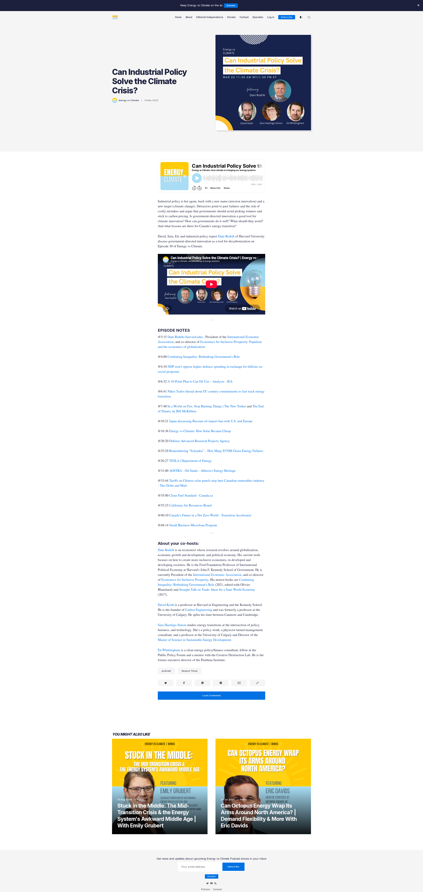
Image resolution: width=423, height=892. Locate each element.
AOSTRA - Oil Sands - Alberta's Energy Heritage (202, 470)
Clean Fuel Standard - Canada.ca (191, 495)
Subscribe (286, 17)
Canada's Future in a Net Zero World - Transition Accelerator (210, 515)
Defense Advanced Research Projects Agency (199, 441)
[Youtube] (211, 883)
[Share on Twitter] (165, 683)
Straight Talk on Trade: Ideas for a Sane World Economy (217, 589)
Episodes (258, 17)
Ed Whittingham (169, 650)
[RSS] (215, 883)
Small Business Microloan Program (193, 525)
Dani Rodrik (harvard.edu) (185, 336)
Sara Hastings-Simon (172, 625)
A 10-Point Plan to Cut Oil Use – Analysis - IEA (200, 381)
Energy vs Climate (129, 100)
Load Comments (211, 695)
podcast (166, 671)
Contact (244, 17)
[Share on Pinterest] (221, 683)
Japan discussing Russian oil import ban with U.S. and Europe (210, 421)
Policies (205, 889)
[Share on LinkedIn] (202, 683)
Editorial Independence (209, 17)
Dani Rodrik (226, 236)
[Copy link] (257, 683)
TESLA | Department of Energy (190, 460)
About (189, 17)
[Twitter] (208, 883)
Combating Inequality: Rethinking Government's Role (204, 356)
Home (178, 17)
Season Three (190, 671)
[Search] (309, 17)
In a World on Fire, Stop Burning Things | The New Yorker (207, 406)
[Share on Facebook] (184, 683)
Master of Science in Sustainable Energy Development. (195, 639)
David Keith (166, 604)
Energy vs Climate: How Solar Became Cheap (200, 431)
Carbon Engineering (198, 609)
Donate (231, 5)
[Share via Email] (239, 683)
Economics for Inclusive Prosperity (223, 341)
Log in (270, 17)
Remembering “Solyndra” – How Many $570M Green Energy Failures (216, 450)
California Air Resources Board (190, 505)
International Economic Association (217, 574)
